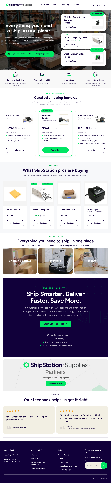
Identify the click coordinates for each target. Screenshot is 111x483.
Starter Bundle (12, 115)
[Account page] (98, 4)
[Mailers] (91, 261)
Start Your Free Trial (54, 324)
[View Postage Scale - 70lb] (69, 193)
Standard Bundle (46, 116)
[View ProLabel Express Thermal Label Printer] (96, 193)
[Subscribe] (104, 465)
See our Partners (55, 383)
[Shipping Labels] (20, 261)
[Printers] (55, 261)
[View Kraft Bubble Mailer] (15, 193)
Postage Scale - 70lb (67, 210)
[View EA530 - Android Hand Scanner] (83, 22)
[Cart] (103, 4)
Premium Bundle (85, 115)
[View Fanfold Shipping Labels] (83, 41)
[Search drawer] (93, 4)
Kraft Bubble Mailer (13, 210)
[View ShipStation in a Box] (83, 58)
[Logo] (19, 5)
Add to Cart (71, 27)
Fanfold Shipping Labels (41, 210)
